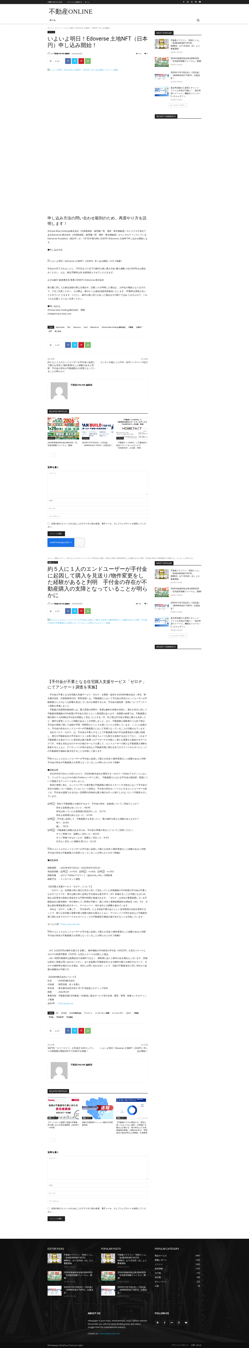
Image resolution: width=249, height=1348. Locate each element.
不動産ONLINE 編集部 (62, 53)
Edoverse (77, 327)
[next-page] (54, 455)
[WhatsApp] (88, 61)
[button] (198, 20)
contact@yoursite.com (109, 1333)
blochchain (60, 327)
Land (85, 327)
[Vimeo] (195, 2)
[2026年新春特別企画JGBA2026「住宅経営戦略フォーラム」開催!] (63, 428)
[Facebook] (183, 2)
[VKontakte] (186, 1322)
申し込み (58, 331)
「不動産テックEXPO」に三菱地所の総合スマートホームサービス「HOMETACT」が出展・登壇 (131, 445)
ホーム (50, 28)
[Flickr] (172, 1322)
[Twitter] (192, 2)
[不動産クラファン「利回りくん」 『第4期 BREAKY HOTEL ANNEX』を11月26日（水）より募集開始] (162, 44)
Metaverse (94, 327)
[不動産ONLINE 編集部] (49, 53)
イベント (58, 28)
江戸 (50, 331)
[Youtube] (199, 2)
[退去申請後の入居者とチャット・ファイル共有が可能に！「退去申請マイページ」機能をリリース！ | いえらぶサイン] (162, 91)
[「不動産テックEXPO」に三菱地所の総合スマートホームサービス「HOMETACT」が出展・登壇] (132, 428)
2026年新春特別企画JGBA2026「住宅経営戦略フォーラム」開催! (78, 1275)
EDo (68, 327)
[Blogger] (157, 1322)
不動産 (130, 327)
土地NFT (139, 327)
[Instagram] (187, 2)
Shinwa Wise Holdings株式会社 (114, 327)
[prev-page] (49, 455)
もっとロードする (177, 105)
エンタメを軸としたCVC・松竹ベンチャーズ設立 (124, 362)
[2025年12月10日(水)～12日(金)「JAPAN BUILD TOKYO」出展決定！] (98, 428)
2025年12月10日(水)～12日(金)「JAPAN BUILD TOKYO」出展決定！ (185, 75)
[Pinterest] (81, 61)
